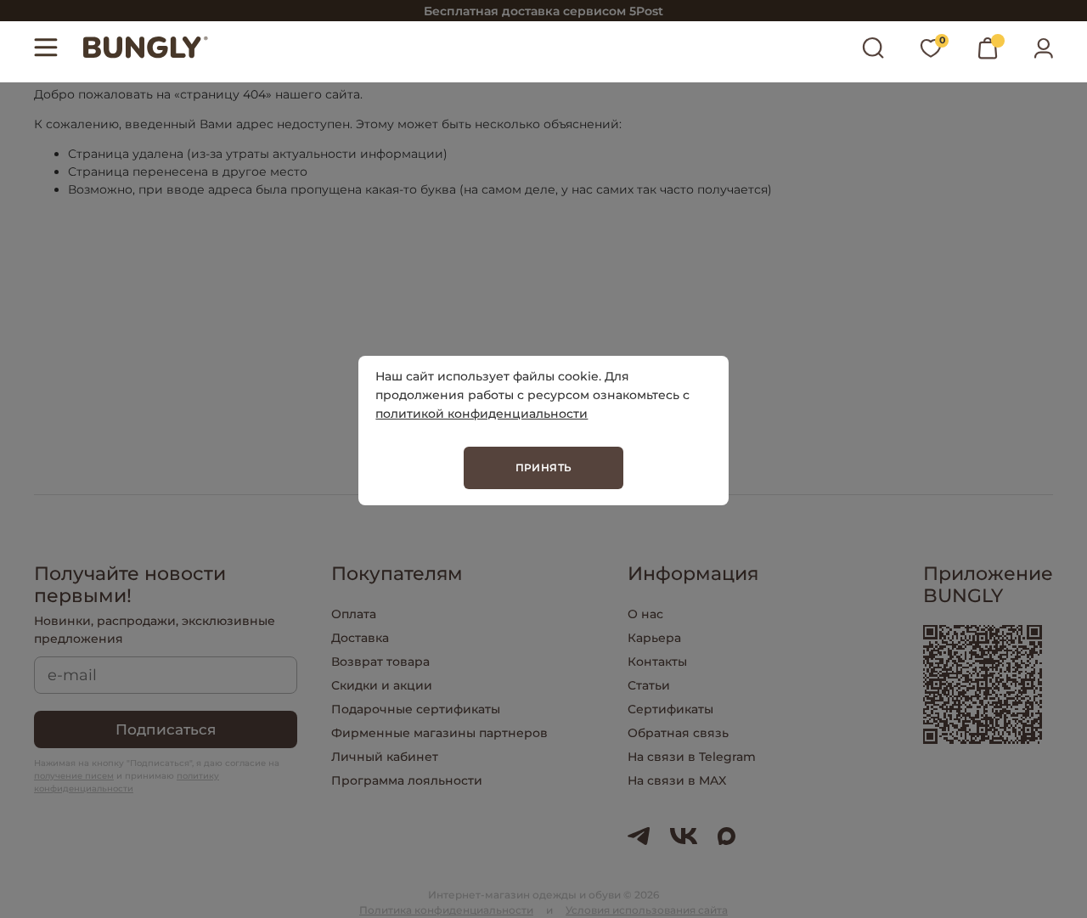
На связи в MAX (677, 780)
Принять (543, 467)
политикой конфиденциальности (481, 413)
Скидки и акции (381, 685)
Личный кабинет (384, 756)
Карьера (654, 637)
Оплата (353, 614)
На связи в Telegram (692, 756)
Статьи (649, 685)
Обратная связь (678, 733)
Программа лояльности (406, 780)
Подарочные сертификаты (415, 709)
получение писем (74, 775)
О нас (645, 614)
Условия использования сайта (647, 910)
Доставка (360, 637)
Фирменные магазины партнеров (439, 733)
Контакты (657, 661)
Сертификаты (670, 709)
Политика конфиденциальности (446, 910)
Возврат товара (380, 661)
